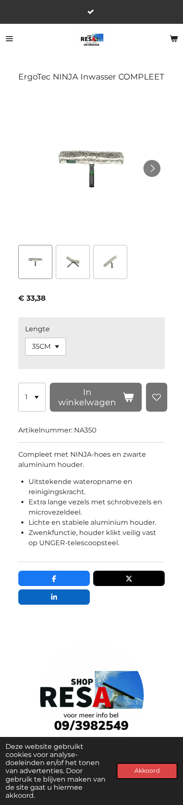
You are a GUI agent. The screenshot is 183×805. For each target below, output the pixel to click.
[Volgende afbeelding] (151, 168)
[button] (35, 262)
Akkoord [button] (147, 770)
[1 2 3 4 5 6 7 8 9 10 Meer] (32, 397)
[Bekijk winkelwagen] (173, 39)
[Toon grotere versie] (92, 695)
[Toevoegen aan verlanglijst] (156, 397)
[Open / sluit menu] (9, 39)
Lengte (37, 329)
